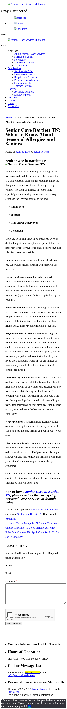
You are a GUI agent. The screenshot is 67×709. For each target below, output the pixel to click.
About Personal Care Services (29, 53)
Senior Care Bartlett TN (29, 514)
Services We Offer (23, 71)
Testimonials (20, 65)
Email (9, 573)
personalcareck (41, 151)
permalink (10, 518)
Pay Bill (12, 100)
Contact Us (13, 106)
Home (8, 117)
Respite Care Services (25, 77)
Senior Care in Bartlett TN (32, 493)
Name (9, 565)
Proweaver (13, 692)
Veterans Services (23, 86)
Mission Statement (23, 56)
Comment (11, 581)
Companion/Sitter (23, 83)
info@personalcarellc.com (21, 675)
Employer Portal (22, 94)
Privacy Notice (39, 689)
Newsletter (19, 59)
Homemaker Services (25, 74)
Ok (29, 706)
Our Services (14, 68)
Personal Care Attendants (27, 80)
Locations (13, 97)
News (11, 103)
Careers (12, 88)
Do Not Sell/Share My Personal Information (30, 694)
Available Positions (24, 91)
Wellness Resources (24, 62)
